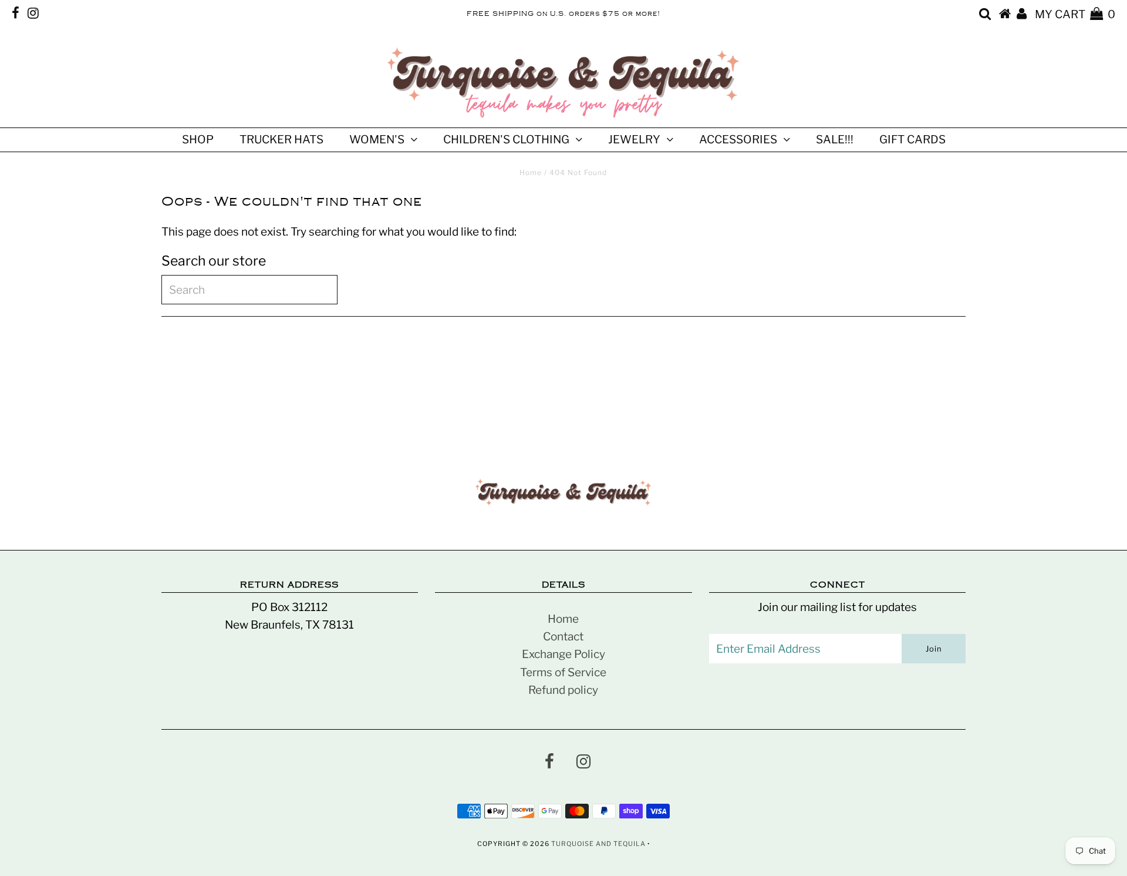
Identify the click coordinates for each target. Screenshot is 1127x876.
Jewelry (634, 139)
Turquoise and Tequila (598, 844)
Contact (563, 636)
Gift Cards (912, 139)
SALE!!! (834, 139)
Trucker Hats (281, 139)
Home (530, 172)
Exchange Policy (563, 654)
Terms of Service (563, 672)
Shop (198, 139)
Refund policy (563, 690)
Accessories (738, 139)
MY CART (1075, 14)
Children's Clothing (506, 139)
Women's (376, 139)
